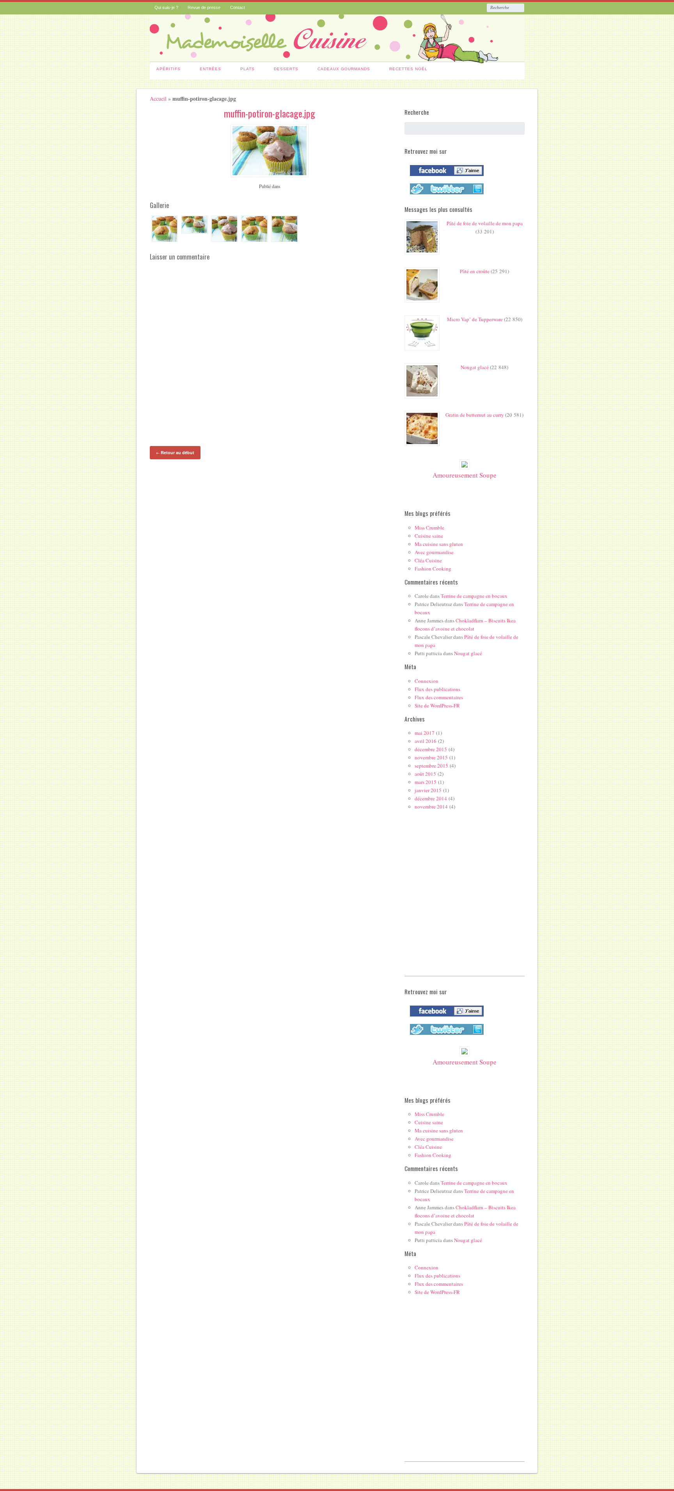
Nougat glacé (475, 367)
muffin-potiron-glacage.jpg (269, 113)
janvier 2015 (428, 790)
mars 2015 (425, 781)
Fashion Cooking (433, 568)
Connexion (426, 680)
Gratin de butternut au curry (474, 414)
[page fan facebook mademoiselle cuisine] (444, 177)
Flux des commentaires (439, 697)
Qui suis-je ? (166, 7)
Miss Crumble (429, 527)
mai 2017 (425, 732)
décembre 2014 (431, 798)
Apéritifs (168, 69)
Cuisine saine (429, 535)
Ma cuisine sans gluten (439, 543)
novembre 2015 (431, 757)
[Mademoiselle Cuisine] (337, 59)
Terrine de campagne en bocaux (474, 595)
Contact (237, 7)
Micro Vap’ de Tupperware (475, 319)
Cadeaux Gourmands (343, 69)
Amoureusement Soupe (465, 475)
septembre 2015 (431, 765)
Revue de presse (204, 7)
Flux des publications (437, 689)
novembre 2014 (431, 806)
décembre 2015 (431, 749)
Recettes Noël (408, 69)
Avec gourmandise (434, 552)
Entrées (210, 69)
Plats (247, 69)
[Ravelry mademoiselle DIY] (444, 195)
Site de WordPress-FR (437, 705)
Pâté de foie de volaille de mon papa (485, 223)
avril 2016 (425, 741)
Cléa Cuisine (428, 560)
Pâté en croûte (475, 271)
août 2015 (425, 773)
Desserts (286, 69)
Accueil (158, 98)
